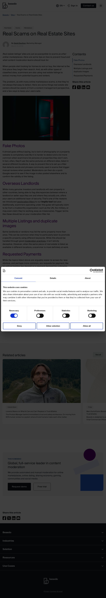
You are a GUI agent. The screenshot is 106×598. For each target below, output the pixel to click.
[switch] (40, 315)
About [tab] (87, 278)
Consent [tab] (18, 278)
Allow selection (53, 326)
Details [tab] (53, 278)
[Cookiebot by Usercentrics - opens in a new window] (91, 271)
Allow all (87, 326)
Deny (19, 326)
